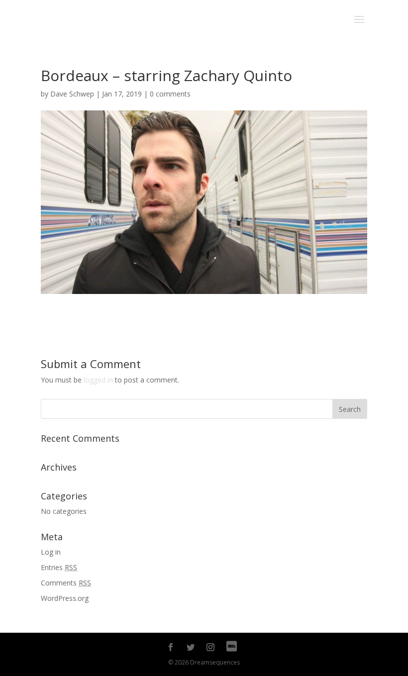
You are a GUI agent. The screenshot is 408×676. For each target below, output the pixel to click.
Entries (59, 567)
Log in (51, 552)
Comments (66, 582)
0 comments (170, 93)
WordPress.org (65, 598)
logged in (98, 380)
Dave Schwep (72, 93)
